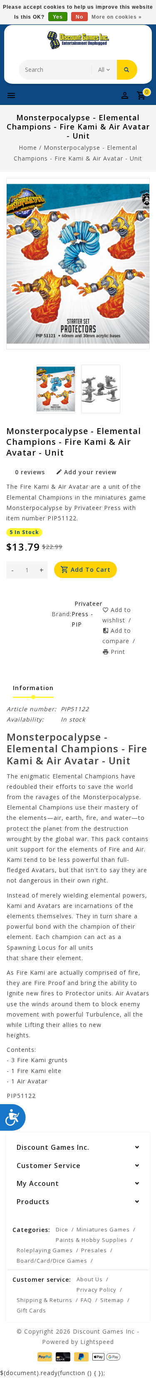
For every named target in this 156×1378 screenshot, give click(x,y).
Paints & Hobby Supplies (91, 1240)
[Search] (127, 70)
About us (90, 1279)
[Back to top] (139, 1357)
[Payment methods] (44, 1356)
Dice (62, 1229)
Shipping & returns (44, 1300)
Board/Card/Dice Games (52, 1260)
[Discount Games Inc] (78, 40)
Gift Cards (31, 1310)
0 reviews (30, 472)
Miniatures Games (103, 1229)
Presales (94, 1250)
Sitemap (112, 1300)
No (79, 17)
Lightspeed (97, 1342)
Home (28, 147)
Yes (58, 17)
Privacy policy (96, 1289)
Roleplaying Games (45, 1250)
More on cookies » (117, 17)
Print (118, 652)
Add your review (90, 472)
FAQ (86, 1300)
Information (33, 688)
